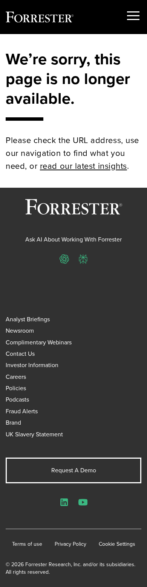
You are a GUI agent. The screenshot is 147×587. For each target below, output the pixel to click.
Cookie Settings (117, 544)
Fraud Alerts (22, 411)
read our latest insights (83, 166)
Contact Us (20, 353)
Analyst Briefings (28, 319)
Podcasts (17, 399)
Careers (16, 376)
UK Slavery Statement (34, 434)
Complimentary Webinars (39, 342)
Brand (13, 422)
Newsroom (20, 330)
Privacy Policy (70, 544)
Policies (16, 388)
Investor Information (32, 365)
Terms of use (27, 544)
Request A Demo (73, 470)
